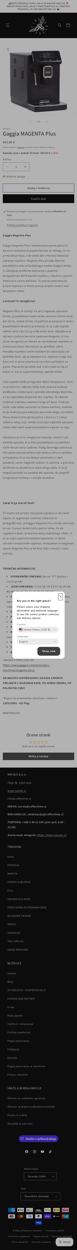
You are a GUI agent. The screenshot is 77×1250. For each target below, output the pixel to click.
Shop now (49, 651)
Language (22, 636)
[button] (60, 596)
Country (21, 624)
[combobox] (34, 629)
